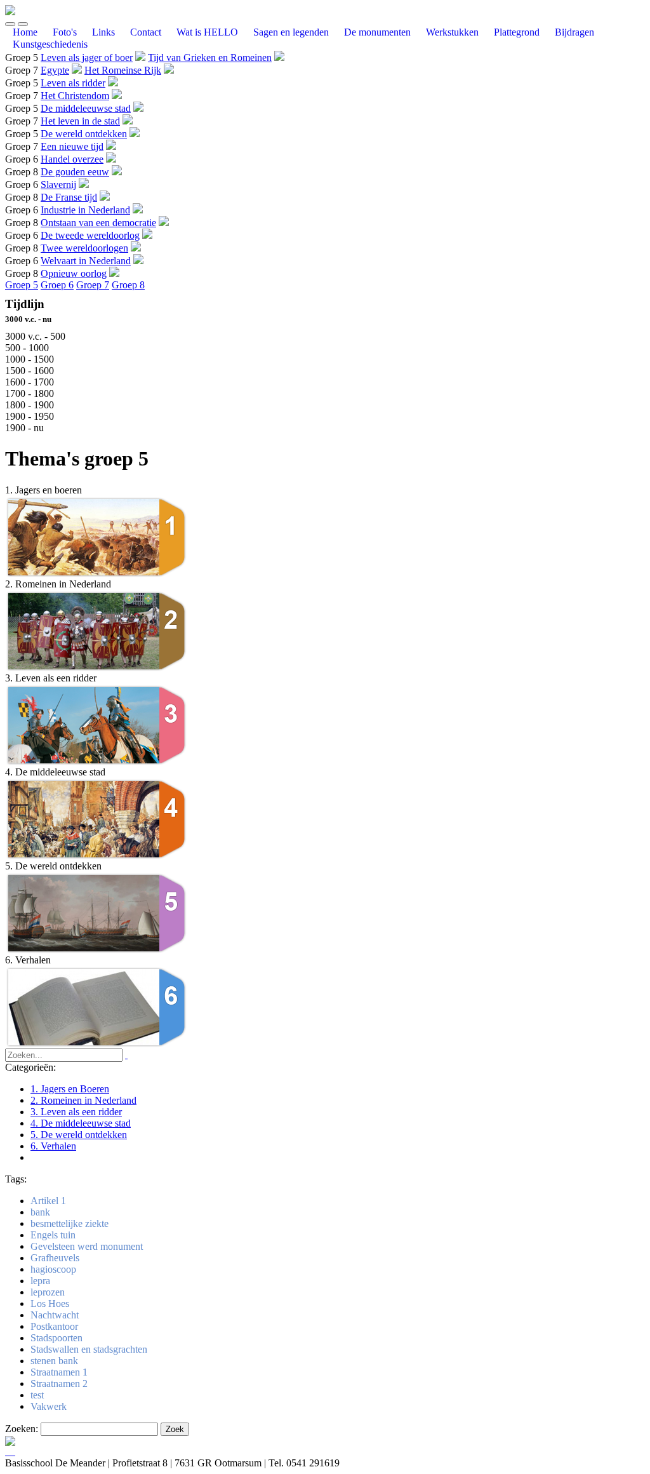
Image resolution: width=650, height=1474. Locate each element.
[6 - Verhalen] (97, 1045)
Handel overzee (72, 159)
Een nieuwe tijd (72, 146)
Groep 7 (92, 284)
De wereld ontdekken (84, 133)
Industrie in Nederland (85, 209)
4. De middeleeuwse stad (80, 1123)
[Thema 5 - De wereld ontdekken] (97, 951)
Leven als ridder (73, 82)
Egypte (55, 70)
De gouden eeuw (75, 171)
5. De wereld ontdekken (78, 1134)
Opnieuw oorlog (74, 273)
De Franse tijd (69, 197)
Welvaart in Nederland (86, 260)
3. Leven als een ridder (76, 1111)
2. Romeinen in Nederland (83, 1100)
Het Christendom (75, 95)
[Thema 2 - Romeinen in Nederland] (97, 669)
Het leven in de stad (80, 121)
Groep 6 (57, 284)
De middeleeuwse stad (86, 108)
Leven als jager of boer (87, 57)
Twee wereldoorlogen (84, 248)
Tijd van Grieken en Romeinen (210, 57)
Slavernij (58, 184)
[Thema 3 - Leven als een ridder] (97, 763)
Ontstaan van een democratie (98, 222)
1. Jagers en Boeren (69, 1088)
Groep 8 (128, 284)
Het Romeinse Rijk (122, 70)
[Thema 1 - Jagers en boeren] (97, 575)
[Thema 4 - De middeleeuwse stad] (97, 857)
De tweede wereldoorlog (90, 235)
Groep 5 (21, 284)
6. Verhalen (53, 1146)
